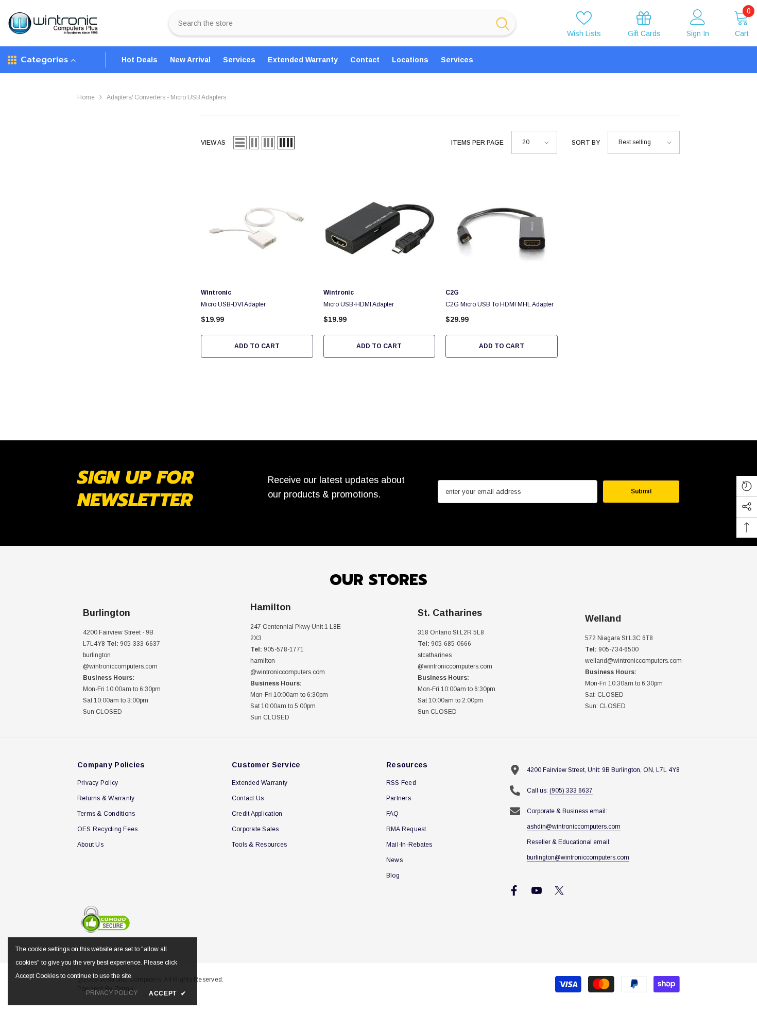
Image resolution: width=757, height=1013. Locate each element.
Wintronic (216, 292)
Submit (641, 491)
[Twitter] (559, 890)
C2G (452, 292)
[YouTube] (536, 890)
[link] (644, 23)
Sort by (586, 142)
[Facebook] (514, 890)
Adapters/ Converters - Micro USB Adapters (166, 97)
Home (86, 97)
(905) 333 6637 (571, 790)
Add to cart (257, 346)
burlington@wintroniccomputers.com (578, 857)
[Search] (342, 23)
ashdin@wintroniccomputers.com (574, 826)
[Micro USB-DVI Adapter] (257, 225)
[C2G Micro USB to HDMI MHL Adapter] (501, 225)
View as (213, 142)
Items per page (477, 142)
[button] (240, 142)
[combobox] (329, 23)
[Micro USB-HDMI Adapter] (379, 225)
